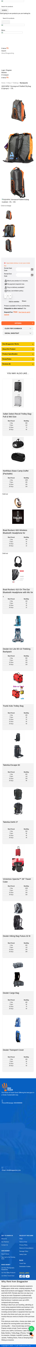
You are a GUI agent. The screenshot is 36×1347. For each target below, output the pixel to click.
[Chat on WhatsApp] (31, 1328)
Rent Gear (17, 60)
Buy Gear (17, 56)
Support (18, 67)
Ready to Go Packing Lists (17, 63)
